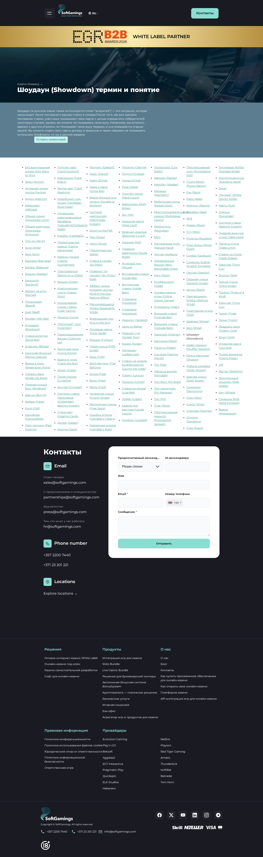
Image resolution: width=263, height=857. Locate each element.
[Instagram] (206, 815)
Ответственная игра (58, 767)
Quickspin (109, 776)
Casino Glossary (28, 84)
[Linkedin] (195, 815)
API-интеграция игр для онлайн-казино (189, 698)
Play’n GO (109, 745)
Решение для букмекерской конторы (129, 676)
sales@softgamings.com (65, 482)
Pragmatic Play (113, 770)
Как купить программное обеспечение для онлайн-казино (188, 678)
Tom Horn (167, 782)
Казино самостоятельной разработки (71, 670)
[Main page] (71, 9)
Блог (164, 664)
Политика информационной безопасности (64, 759)
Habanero (109, 788)
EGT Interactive (113, 764)
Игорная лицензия (115, 705)
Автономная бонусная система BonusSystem (124, 684)
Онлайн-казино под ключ (62, 664)
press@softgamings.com (65, 512)
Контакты (205, 13)
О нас (164, 658)
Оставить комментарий (51, 139)
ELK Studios (111, 782)
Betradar (166, 776)
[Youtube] (183, 815)
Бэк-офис (109, 711)
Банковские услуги (116, 698)
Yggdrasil (109, 757)
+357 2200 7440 (57, 555)
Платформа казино (174, 692)
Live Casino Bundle (115, 670)
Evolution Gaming (115, 739)
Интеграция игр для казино (122, 658)
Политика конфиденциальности (67, 739)
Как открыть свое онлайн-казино (184, 686)
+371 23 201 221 (56, 565)
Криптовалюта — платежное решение (129, 692)
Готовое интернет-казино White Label (71, 658)
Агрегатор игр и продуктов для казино (130, 717)
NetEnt (165, 739)
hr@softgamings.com (62, 526)
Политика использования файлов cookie (73, 745)
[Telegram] (218, 815)
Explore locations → (61, 593)
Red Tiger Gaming (173, 751)
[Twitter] (171, 815)
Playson (166, 745)
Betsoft (108, 751)
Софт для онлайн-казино (61, 676)
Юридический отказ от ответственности (73, 751)
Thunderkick (169, 764)
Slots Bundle (111, 664)
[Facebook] (159, 815)
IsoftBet (166, 770)
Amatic (165, 757)
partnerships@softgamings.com (71, 497)
